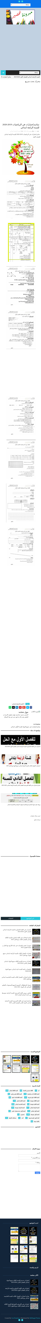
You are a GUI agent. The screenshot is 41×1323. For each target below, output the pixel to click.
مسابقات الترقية (12, 1118)
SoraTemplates (15, 1318)
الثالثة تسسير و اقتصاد (28, 1090)
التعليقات (10, 918)
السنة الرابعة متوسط (19, 1107)
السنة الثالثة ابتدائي (13, 1090)
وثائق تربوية (36, 1121)
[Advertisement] (20, 48)
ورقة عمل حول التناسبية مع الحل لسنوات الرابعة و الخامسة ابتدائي (23, 804)
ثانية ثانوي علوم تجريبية (34, 1118)
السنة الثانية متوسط (34, 1104)
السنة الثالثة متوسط (34, 1100)
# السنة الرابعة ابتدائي (18, 704)
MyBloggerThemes (34, 1318)
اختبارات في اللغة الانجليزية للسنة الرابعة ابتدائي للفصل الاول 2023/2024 (22, 746)
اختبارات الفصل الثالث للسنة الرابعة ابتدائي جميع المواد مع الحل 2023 (23, 766)
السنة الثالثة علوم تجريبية (33, 1097)
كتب (22, 1118)
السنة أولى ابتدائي (35, 1111)
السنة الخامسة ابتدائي (20, 1104)
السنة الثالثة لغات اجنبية (17, 1097)
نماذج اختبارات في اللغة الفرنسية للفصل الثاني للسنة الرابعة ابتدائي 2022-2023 (21, 785)
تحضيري (22, 1114)
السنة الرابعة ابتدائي (15, 131)
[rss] (19, 1)
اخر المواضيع (30, 918)
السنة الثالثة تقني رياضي (16, 1094)
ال (38, 1090)
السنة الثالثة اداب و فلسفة (33, 1094)
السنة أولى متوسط (35, 1114)
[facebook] (22, 1)
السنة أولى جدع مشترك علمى (18, 1111)
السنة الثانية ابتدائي (21, 1100)
